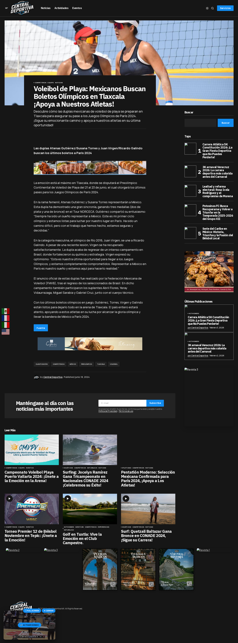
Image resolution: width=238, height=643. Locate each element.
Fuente (41, 328)
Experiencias (103, 527)
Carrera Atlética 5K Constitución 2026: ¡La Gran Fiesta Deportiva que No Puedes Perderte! (217, 151)
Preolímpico (86, 364)
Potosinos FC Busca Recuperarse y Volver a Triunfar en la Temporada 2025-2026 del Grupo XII (218, 212)
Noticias (59, 82)
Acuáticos (68, 468)
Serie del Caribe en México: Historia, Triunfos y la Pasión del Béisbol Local (218, 233)
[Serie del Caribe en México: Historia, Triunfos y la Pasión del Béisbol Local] (190, 233)
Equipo (51, 82)
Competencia (40, 82)
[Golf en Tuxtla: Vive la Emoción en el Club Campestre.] (90, 509)
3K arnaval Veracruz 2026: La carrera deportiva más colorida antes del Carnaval (218, 171)
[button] (7, 8)
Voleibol (113, 364)
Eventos (30, 468)
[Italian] (6, 325)
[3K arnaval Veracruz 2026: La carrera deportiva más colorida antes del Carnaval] (190, 171)
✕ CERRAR (48, 611)
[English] (6, 332)
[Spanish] (6, 311)
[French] (6, 318)
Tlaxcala (101, 364)
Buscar (189, 112)
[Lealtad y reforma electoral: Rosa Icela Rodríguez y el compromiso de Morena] (190, 191)
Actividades (69, 527)
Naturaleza (92, 468)
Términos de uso (126, 411)
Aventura (79, 527)
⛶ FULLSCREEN (32, 611)
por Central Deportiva (198, 327)
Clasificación (42, 364)
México (73, 364)
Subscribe (155, 402)
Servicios (225, 8)
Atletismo (126, 468)
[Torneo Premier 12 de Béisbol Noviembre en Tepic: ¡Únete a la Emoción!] (32, 509)
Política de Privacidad (107, 411)
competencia (58, 364)
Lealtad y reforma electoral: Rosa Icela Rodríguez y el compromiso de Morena (218, 191)
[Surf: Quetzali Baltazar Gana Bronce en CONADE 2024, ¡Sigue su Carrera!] (148, 509)
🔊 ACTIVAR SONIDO (29, 625)
